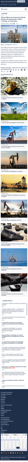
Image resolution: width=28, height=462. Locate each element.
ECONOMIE (4, 13)
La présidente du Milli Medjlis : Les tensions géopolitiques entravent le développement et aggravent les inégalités (12, 329)
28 (19, 447)
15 (22, 443)
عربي (12, 4)
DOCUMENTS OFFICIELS (6, 394)
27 (15, 447)
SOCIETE (3, 401)
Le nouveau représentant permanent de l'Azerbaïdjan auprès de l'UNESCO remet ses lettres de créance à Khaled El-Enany (14, 361)
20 (15, 445)
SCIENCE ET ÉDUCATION (6, 405)
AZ (1, 4)
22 (22, 445)
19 (11, 445)
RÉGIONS (3, 399)
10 (4, 443)
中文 (15, 4)
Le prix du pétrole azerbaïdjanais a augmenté (12, 171)
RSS (2, 428)
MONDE (2, 408)
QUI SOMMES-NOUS (5, 419)
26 (11, 447)
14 (19, 443)
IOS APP (2, 432)
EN (4, 4)
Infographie (4, 412)
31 (4, 449)
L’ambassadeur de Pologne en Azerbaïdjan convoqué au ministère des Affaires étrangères (13, 323)
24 (4, 447)
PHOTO (2, 415)
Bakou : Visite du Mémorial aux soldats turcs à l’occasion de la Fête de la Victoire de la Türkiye (12, 355)
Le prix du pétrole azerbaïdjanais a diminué (11, 220)
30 (26, 447)
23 (26, 445)
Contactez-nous (5, 417)
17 (4, 445)
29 (22, 447)
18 (7, 445)
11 (7, 443)
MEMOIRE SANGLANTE (6, 410)
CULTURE (3, 403)
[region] (14, 345)
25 (7, 447)
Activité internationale (7, 421)
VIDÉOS (2, 413)
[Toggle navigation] (25, 9)
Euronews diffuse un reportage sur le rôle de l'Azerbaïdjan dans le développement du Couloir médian (13, 336)
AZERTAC (14, 44)
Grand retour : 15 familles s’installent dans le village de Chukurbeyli (14, 367)
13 (15, 443)
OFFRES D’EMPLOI (5, 424)
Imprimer (12, 23)
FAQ (2, 427)
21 (19, 445)
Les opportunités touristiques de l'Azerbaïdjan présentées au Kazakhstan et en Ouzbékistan (12, 342)
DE (6, 4)
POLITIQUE (3, 396)
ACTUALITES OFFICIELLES (6, 392)
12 (11, 443)
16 (26, 443)
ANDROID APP (4, 430)
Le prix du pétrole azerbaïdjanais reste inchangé (12, 122)
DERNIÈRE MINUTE (8, 300)
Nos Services (4, 423)
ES (9, 4)
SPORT (2, 406)
